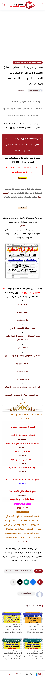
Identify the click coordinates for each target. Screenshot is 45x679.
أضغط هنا (22, 431)
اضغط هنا (22, 178)
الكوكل (23, 226)
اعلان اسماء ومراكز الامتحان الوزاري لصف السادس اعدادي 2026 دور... (35, 631)
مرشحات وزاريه (22, 364)
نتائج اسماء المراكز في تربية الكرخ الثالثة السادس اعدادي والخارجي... (33, 656)
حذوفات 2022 (22, 313)
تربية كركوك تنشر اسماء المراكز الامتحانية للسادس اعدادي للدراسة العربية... (12, 656)
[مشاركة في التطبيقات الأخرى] (13, 582)
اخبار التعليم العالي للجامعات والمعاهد (22, 395)
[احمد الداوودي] (22, 5)
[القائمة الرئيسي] (41, 5)
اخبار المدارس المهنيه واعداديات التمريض (22, 387)
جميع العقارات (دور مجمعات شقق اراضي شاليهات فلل (22, 338)
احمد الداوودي (33, 90)
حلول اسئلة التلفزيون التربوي (22, 328)
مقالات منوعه (22, 320)
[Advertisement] (22, 36)
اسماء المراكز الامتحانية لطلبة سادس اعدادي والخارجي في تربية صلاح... (12, 629)
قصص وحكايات (22, 380)
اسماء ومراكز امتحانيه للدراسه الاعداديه (28, 62)
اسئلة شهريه (23, 348)
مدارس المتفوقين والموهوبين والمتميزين (22, 356)
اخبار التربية (22, 305)
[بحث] (3, 5)
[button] (33, 582)
